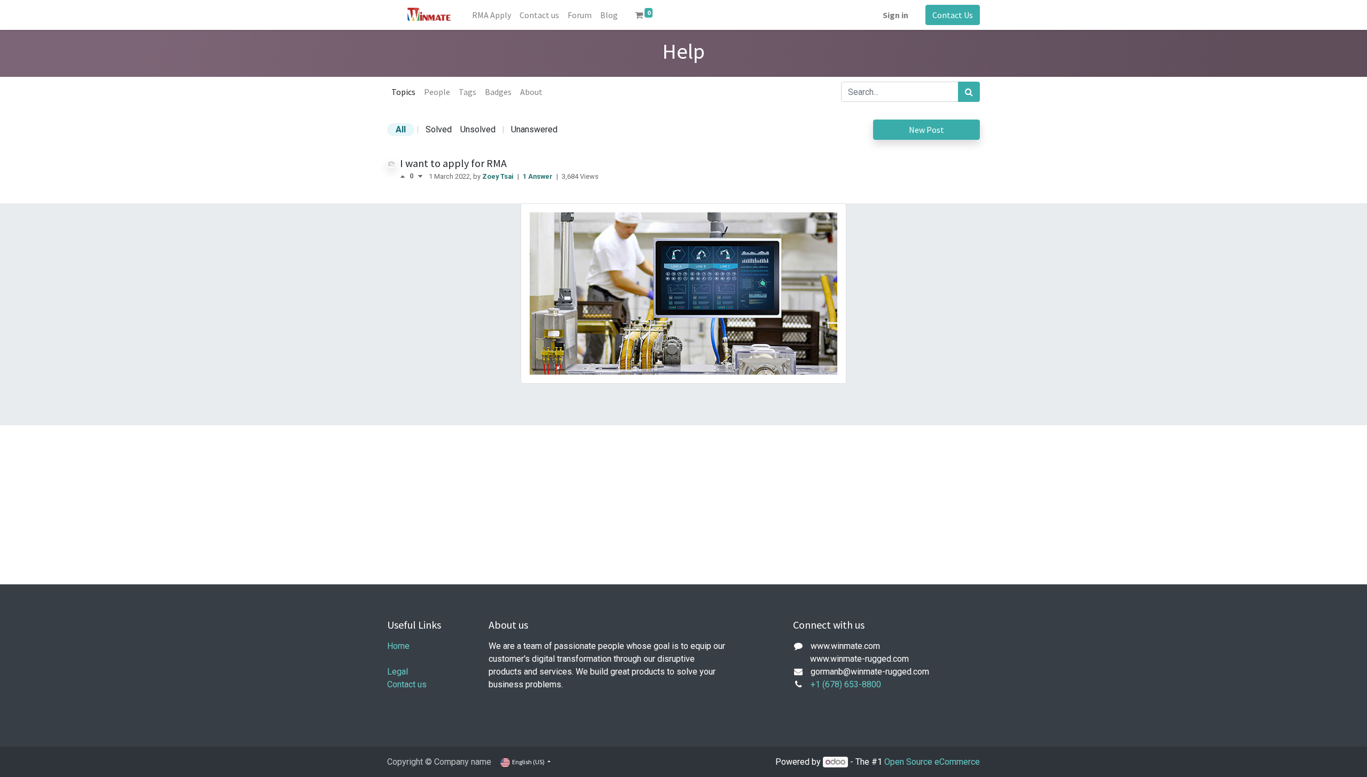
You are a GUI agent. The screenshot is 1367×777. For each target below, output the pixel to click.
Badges (498, 91)
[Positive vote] (405, 176)
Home (398, 646)
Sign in (895, 15)
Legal (397, 672)
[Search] (969, 92)
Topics (403, 91)
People (437, 91)
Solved (439, 129)
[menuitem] (491, 15)
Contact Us (952, 15)
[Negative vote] (420, 176)
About (531, 91)
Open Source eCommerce (932, 762)
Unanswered (534, 129)
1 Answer (538, 176)
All (401, 129)
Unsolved (478, 129)
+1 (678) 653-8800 (846, 684)
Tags (467, 91)
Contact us (407, 684)
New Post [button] (926, 129)
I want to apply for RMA (453, 163)
